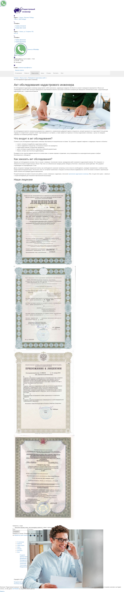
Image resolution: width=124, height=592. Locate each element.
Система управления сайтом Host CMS (11, 585)
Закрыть (2, 591)
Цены (42, 73)
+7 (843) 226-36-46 (20, 40)
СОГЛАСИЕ (15, 588)
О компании (18, 73)
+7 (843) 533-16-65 (20, 28)
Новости (26, 73)
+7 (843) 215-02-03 (20, 26)
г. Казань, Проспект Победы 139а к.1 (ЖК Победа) (24, 18)
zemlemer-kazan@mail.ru (25, 67)
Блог (62, 73)
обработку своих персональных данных (25, 535)
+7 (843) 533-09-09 (20, 42)
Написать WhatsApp (33, 49)
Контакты (55, 73)
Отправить (16, 531)
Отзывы (49, 73)
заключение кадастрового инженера (79, 174)
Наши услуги (34, 73)
